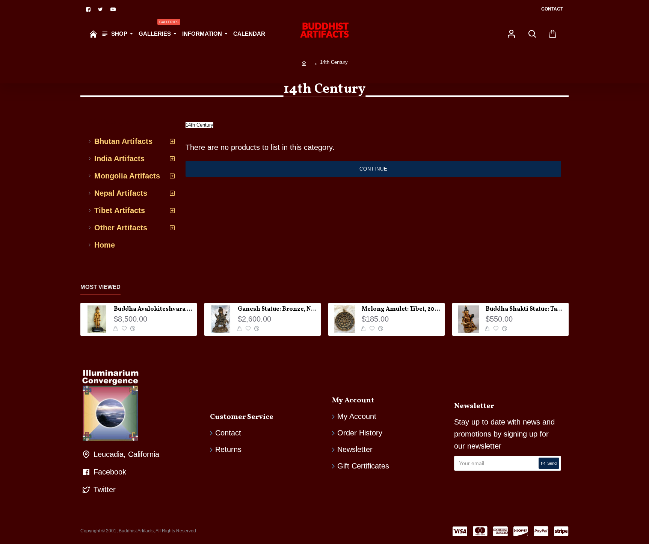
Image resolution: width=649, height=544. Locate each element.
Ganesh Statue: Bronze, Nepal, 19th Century (278, 309)
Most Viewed (100, 287)
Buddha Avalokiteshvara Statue (154, 309)
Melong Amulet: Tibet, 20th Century (402, 309)
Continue (373, 169)
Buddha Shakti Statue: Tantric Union (526, 309)
